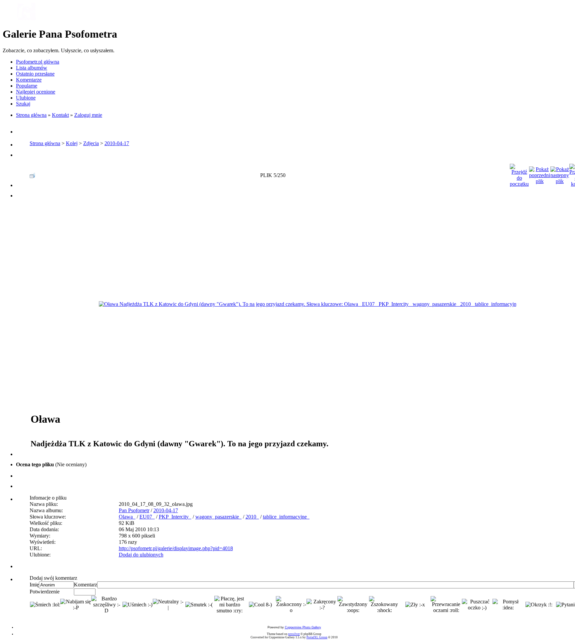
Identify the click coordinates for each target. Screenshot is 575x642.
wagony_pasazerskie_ (218, 517)
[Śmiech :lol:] (45, 605)
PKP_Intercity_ (175, 517)
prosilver (294, 634)
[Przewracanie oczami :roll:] (446, 604)
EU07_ (147, 517)
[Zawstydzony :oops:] (353, 604)
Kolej (72, 143)
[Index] (26, 19)
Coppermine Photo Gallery (303, 627)
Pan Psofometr (134, 510)
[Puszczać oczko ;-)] (477, 605)
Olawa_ (127, 517)
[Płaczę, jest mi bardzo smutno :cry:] (229, 605)
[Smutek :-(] (199, 605)
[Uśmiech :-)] (137, 605)
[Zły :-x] (415, 605)
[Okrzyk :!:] (538, 605)
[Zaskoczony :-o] (291, 604)
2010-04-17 (116, 143)
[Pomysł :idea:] (507, 605)
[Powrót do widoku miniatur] (32, 173)
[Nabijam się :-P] (75, 605)
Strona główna (31, 115)
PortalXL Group (316, 637)
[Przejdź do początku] (519, 173)
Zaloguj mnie (88, 115)
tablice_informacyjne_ (286, 517)
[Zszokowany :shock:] (384, 604)
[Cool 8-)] (260, 605)
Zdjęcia (91, 143)
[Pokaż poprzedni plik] (539, 173)
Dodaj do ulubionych (141, 554)
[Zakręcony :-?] (321, 605)
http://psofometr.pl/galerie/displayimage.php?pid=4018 (176, 548)
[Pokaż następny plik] (559, 173)
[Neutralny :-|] (168, 605)
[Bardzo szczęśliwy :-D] (106, 605)
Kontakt (60, 115)
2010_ (252, 517)
